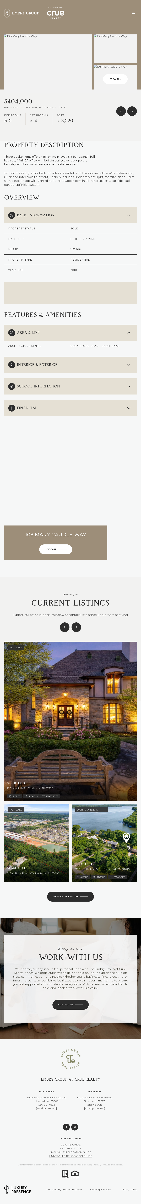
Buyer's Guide (71, 1144)
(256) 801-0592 (46, 1104)
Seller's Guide (70, 1148)
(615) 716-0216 (94, 1104)
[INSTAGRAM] (74, 1127)
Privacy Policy (129, 1189)
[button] (70, 1005)
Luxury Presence (72, 1189)
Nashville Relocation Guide (70, 1152)
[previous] (64, 627)
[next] (76, 627)
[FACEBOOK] (66, 1127)
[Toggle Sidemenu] (133, 13)
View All (115, 79)
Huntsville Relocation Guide (70, 1156)
